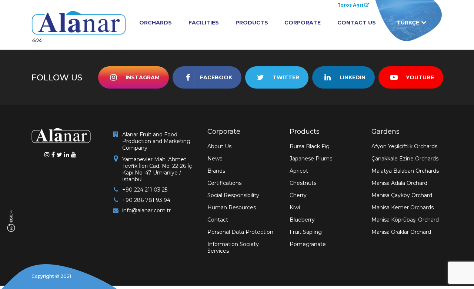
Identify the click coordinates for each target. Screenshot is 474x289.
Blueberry (302, 219)
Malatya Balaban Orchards (405, 170)
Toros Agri (350, 5)
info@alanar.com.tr (146, 210)
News (214, 158)
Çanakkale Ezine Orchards (404, 158)
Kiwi (295, 207)
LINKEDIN (352, 77)
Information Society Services (233, 247)
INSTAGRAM (143, 77)
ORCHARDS (155, 22)
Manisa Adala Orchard (399, 183)
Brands (216, 170)
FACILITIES (203, 22)
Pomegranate (308, 244)
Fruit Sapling (306, 232)
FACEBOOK (216, 77)
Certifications (224, 183)
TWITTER (286, 77)
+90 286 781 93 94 (146, 200)
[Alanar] (78, 22)
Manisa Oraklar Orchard (401, 232)
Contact (217, 219)
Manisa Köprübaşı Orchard (405, 219)
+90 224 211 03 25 (144, 189)
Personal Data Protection (240, 232)
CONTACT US (356, 22)
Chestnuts (303, 183)
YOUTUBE (420, 77)
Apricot (299, 170)
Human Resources (231, 207)
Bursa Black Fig (310, 146)
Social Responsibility (233, 195)
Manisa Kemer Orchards (402, 207)
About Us (219, 146)
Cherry (298, 195)
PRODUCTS (252, 22)
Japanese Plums (311, 158)
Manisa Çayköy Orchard (401, 195)
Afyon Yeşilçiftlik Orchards (404, 146)
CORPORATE (302, 22)
